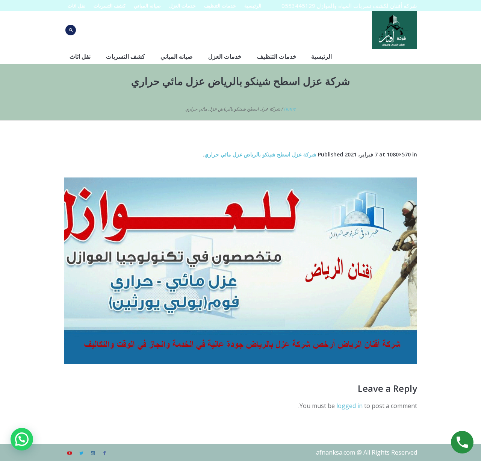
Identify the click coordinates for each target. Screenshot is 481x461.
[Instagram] (93, 453)
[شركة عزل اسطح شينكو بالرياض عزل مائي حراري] (240, 270)
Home (290, 109)
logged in (349, 406)
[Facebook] (104, 453)
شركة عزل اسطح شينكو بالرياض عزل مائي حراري (260, 154)
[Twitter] (81, 453)
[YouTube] (69, 453)
